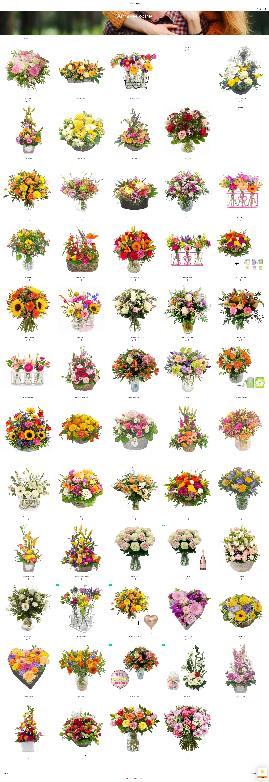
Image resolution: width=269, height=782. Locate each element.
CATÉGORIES (132, 9)
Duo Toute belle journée (241, 397)
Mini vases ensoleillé (81, 636)
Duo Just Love (187, 696)
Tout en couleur (188, 516)
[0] (263, 9)
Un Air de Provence (240, 516)
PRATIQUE (154, 9)
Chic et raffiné (240, 576)
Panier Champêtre (81, 516)
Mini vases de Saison (241, 218)
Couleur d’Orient (135, 218)
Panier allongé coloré (81, 98)
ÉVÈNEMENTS (123, 9)
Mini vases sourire (187, 277)
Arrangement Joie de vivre (81, 397)
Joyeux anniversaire (28, 218)
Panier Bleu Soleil (241, 636)
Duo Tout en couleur (241, 277)
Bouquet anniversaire (187, 337)
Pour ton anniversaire (187, 756)
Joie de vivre (188, 158)
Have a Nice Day (241, 337)
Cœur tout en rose (187, 636)
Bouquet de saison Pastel (188, 218)
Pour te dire (241, 457)
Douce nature (28, 158)
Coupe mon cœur (240, 696)
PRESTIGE (140, 9)
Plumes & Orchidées (241, 98)
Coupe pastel (134, 457)
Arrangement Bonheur (28, 576)
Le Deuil (147, 9)
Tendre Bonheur (28, 98)
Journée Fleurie (81, 696)
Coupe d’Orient (134, 158)
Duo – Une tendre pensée (134, 636)
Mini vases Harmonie (28, 516)
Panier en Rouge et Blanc (81, 756)
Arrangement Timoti (28, 756)
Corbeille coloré (81, 457)
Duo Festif (187, 576)
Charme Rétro (187, 457)
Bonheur (134, 516)
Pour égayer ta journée (28, 337)
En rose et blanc (134, 576)
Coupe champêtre (28, 457)
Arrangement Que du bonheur (81, 576)
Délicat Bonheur (188, 397)
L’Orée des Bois (28, 277)
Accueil (131, 21)
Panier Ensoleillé (81, 158)
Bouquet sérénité (28, 636)
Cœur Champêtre (28, 696)
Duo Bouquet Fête (134, 696)
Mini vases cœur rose (28, 397)
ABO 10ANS (115, 9)
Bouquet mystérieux (134, 337)
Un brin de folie (81, 218)
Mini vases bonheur (81, 337)
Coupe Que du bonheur (81, 277)
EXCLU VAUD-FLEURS (134, 756)
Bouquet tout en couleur (134, 397)
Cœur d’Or (240, 107)
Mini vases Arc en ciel (134, 98)
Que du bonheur (135, 277)
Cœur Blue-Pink (187, 47)
